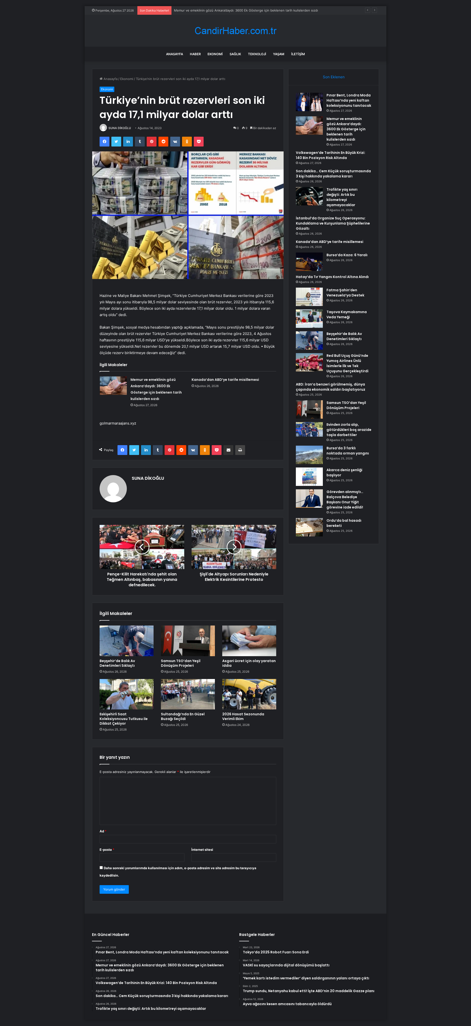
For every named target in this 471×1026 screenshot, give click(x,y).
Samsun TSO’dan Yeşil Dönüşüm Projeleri (180, 663)
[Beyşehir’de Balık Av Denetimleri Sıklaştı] (127, 641)
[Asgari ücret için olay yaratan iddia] (249, 641)
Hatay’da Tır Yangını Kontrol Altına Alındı (332, 276)
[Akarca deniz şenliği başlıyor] (309, 476)
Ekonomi (215, 54)
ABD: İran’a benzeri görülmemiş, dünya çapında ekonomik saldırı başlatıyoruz (330, 387)
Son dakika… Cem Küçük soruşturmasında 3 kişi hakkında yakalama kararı (333, 174)
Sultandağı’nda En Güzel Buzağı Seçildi (183, 716)
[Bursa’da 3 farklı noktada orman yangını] (309, 455)
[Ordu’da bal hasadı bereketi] (309, 527)
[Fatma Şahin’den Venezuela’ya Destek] (309, 297)
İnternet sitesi (202, 850)
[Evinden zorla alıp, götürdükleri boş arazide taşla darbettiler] (309, 429)
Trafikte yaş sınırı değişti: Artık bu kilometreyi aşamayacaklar (342, 197)
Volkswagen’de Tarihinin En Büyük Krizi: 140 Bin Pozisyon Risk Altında (330, 155)
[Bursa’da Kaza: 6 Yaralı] (309, 262)
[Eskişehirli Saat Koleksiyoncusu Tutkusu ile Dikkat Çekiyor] (127, 694)
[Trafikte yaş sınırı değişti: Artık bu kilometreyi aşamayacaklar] (309, 196)
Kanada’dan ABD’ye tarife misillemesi (225, 379)
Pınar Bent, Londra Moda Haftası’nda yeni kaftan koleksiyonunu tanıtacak (349, 100)
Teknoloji (257, 54)
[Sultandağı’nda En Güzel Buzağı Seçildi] (188, 694)
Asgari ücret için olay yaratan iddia (249, 663)
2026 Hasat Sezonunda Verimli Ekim (243, 716)
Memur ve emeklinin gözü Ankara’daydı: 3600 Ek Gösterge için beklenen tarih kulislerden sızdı (246, 10)
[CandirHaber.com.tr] (235, 31)
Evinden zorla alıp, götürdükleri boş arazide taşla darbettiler (349, 429)
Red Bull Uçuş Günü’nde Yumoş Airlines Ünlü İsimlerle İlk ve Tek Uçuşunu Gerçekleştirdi (347, 363)
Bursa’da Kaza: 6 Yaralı (347, 255)
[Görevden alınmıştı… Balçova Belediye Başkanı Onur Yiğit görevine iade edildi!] (309, 498)
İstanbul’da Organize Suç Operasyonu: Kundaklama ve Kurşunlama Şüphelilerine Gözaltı (333, 223)
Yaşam (278, 54)
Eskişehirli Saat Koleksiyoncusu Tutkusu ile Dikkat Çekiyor (124, 719)
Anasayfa (174, 54)
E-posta (107, 850)
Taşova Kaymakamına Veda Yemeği (347, 314)
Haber (195, 54)
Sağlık (235, 54)
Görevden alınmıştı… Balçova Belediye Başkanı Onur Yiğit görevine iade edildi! (345, 499)
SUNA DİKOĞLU (119, 128)
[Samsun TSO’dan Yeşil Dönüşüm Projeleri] (188, 641)
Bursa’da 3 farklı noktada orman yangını (348, 451)
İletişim (298, 54)
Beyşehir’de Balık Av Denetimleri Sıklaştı (117, 663)
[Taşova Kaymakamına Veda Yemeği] (309, 318)
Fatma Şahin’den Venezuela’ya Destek (345, 293)
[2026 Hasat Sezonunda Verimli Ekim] (249, 694)
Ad (103, 831)
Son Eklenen (334, 77)
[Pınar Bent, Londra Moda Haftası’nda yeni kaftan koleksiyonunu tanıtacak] (309, 102)
